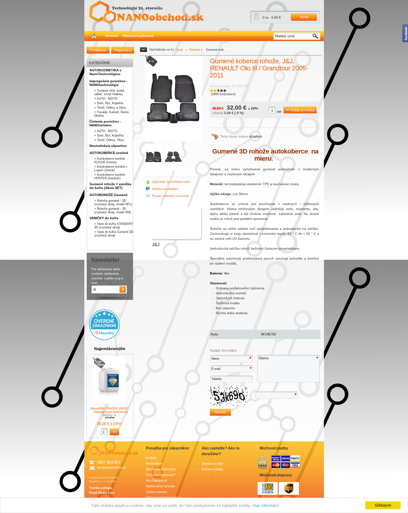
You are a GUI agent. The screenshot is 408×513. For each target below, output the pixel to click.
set (279, 111)
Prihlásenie (98, 50)
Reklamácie (154, 463)
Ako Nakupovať (156, 480)
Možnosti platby (212, 469)
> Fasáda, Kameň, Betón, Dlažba (112, 113)
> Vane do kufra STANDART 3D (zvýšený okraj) (113, 225)
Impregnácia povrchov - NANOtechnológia (108, 83)
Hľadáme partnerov (138, 36)
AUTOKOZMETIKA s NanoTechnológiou (105, 72)
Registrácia (123, 50)
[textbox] (297, 36)
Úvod (179, 49)
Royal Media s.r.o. (102, 492)
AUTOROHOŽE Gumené (108, 195)
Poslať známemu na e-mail (170, 196)
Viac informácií (265, 505)
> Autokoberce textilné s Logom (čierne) (111, 168)
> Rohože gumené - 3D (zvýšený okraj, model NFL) (113, 202)
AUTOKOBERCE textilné (108, 153)
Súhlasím (383, 505)
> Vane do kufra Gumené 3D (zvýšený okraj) (113, 233)
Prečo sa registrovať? (160, 475)
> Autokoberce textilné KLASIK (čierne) (109, 160)
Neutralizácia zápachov (108, 146)
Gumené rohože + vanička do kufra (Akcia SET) (110, 186)
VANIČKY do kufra (103, 218)
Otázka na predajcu (165, 189)
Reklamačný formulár (160, 486)
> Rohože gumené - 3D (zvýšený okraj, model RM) (112, 210)
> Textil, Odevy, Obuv (109, 140)
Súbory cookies (156, 492)
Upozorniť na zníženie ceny (171, 182)
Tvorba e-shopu (100, 488)
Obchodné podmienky (161, 469)
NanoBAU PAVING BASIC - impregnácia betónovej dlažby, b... (111, 411)
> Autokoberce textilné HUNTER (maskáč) (109, 176)
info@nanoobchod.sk (111, 467)
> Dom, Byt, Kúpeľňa (108, 103)
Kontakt (112, 36)
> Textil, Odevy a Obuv (110, 107)
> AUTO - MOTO (105, 98)
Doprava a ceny (212, 463)
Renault (194, 49)
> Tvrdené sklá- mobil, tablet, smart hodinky (109, 92)
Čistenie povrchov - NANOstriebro (105, 123)
